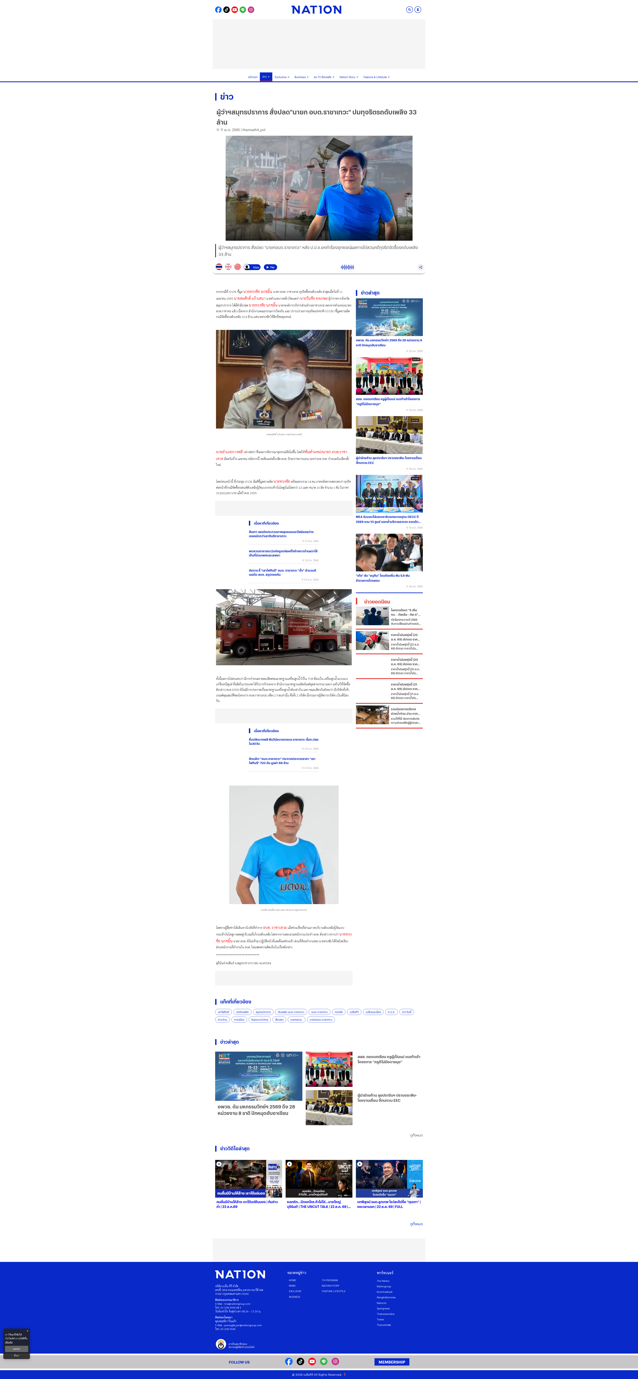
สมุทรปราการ (263, 1012)
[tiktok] (300, 1364)
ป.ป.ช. (391, 1012)
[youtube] (312, 1364)
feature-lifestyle (334, 1291)
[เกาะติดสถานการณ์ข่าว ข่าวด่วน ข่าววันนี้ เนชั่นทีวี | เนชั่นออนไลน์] (316, 9)
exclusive (295, 1291)
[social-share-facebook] (218, 9)
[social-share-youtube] (234, 9)
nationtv (381, 1303)
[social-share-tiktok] (226, 9)
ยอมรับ (16, 1349)
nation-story (330, 1285)
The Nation (383, 1280)
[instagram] (335, 1364)
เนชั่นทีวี (354, 1012)
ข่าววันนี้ (406, 1012)
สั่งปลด (279, 1020)
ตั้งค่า (16, 1355)
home (292, 1280)
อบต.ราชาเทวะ (319, 1012)
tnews (380, 1319)
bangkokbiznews (386, 1297)
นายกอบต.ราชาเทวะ (321, 1020)
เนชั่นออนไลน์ (373, 1012)
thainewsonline (386, 1314)
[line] (323, 1364)
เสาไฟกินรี (223, 1012)
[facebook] (289, 1364)
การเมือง (239, 1020)
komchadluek (384, 1291)
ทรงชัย (339, 1012)
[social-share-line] (243, 9)
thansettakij (384, 1325)
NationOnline (259, 1020)
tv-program (330, 1280)
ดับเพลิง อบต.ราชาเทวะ (291, 1012)
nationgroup (384, 1286)
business (294, 1296)
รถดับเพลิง (242, 1012)
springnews (383, 1308)
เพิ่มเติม (9, 1342)
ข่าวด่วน (222, 1020)
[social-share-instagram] (251, 9)
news (292, 1285)
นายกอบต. (296, 1020)
